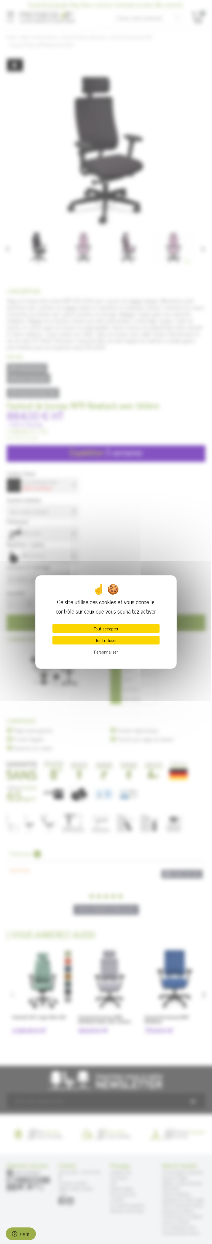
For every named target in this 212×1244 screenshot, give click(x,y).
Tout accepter (106, 628)
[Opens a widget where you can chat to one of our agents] (21, 1234)
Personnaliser (106, 651)
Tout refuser (106, 640)
